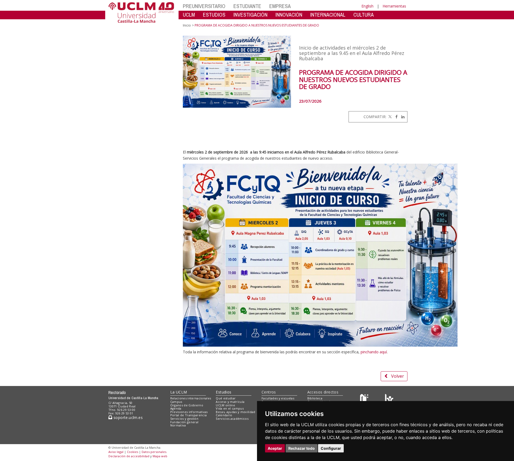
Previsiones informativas (189, 412)
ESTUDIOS (214, 14)
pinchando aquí (374, 351)
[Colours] (389, 399)
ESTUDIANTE (247, 6)
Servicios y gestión (184, 419)
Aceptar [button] (275, 448)
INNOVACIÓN (288, 14)
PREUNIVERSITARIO (204, 6)
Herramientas (394, 6)
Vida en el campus (230, 408)
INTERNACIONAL (327, 14)
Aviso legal (115, 452)
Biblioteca (314, 398)
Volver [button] (397, 376)
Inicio (187, 25)
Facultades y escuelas (278, 398)
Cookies (132, 452)
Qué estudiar (226, 398)
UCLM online (225, 405)
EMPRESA (280, 6)
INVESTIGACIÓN (250, 14)
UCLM (189, 14)
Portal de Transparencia (188, 415)
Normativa (178, 425)
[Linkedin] (402, 116)
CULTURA (363, 14)
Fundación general (184, 422)
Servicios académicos (232, 419)
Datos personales (154, 452)
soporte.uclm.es (127, 417)
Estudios (223, 392)
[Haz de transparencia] (365, 399)
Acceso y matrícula (230, 402)
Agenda (176, 408)
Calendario (224, 415)
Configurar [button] (331, 448)
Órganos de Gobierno (186, 405)
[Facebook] (395, 116)
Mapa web (160, 456)
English (367, 6)
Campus (176, 402)
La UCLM (178, 392)
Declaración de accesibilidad (128, 456)
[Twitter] (389, 116)
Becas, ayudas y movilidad (235, 412)
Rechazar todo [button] (301, 448)
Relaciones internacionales (190, 398)
